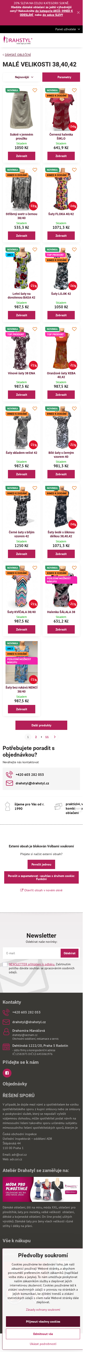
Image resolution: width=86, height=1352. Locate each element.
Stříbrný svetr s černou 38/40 (21, 216)
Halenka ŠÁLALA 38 (61, 612)
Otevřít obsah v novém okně (42, 890)
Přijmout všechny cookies (43, 1322)
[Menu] (77, 40)
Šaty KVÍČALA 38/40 (21, 612)
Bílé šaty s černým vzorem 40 (61, 454)
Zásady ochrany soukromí (43, 1310)
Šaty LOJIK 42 (61, 293)
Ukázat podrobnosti (43, 1344)
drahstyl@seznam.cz (24, 1035)
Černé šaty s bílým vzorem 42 (21, 534)
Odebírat (69, 953)
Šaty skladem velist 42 (21, 452)
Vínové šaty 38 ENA (21, 373)
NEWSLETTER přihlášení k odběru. (32, 964)
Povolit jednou (41, 864)
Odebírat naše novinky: (41, 942)
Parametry (64, 77)
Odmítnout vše (43, 1334)
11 (47, 737)
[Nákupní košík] (67, 40)
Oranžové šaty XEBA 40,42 (61, 375)
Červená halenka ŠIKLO (61, 136)
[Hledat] (56, 40)
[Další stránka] (54, 736)
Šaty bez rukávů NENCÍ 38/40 (21, 689)
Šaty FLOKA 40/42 (61, 214)
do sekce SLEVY (53, 15)
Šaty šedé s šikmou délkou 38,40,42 (61, 534)
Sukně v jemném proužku (21, 136)
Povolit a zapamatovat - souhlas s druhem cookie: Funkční (41, 877)
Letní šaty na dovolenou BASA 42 (21, 295)
